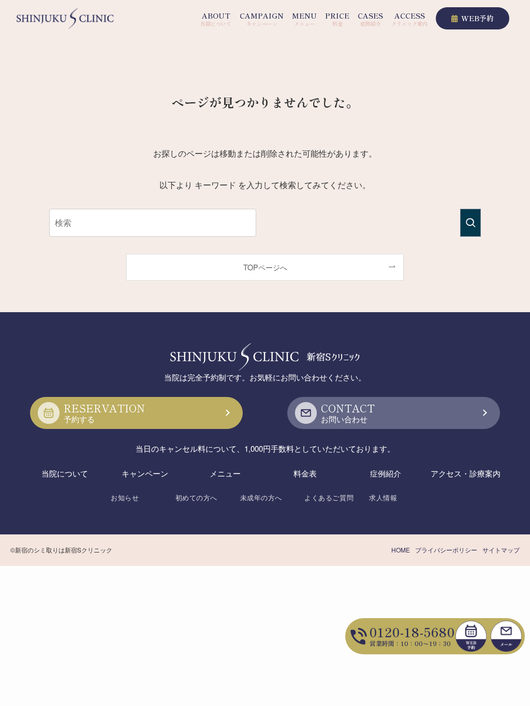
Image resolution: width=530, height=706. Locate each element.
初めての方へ (196, 497)
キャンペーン (145, 473)
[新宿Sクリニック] (65, 18)
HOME (400, 549)
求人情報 (383, 497)
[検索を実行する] (470, 223)
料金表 (305, 473)
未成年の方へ (261, 497)
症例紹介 (385, 473)
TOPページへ (265, 267)
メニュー (225, 473)
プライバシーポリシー (446, 549)
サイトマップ (501, 549)
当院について (64, 473)
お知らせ (125, 497)
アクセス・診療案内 (465, 473)
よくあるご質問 (329, 497)
